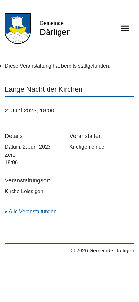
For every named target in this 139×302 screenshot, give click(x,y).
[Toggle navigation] (125, 28)
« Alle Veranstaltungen (31, 211)
